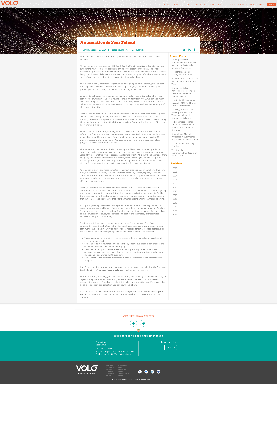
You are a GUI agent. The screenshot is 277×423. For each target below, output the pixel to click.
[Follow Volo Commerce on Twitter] (146, 372)
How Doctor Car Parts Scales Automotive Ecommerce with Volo (185, 81)
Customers (200, 4)
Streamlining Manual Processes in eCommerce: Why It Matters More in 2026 (185, 137)
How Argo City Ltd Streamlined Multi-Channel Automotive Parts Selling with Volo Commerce (184, 63)
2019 (175, 195)
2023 (175, 179)
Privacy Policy (129, 379)
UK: (105, 348)
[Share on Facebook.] (194, 50)
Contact (121, 375)
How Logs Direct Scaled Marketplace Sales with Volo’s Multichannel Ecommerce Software (182, 113)
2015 (175, 210)
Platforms (167, 4)
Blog (232, 4)
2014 (175, 214)
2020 (175, 191)
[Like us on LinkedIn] (152, 372)
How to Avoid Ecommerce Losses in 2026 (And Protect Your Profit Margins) (184, 103)
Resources (242, 4)
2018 (175, 199)
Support (261, 4)
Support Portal (123, 373)
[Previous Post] (133, 323)
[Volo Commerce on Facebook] (140, 372)
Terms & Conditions (118, 379)
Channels (188, 4)
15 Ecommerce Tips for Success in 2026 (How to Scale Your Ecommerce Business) (183, 126)
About (252, 4)
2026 (175, 168)
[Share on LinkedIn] (189, 50)
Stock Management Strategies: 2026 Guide (182, 73)
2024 (175, 175)
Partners (211, 4)
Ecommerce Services (110, 368)
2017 (175, 202)
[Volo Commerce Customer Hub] (159, 372)
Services (178, 4)
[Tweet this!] (184, 50)
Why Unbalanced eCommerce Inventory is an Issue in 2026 (184, 153)
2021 (175, 187)
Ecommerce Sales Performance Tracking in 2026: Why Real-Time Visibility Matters (183, 92)
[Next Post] (143, 323)
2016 (175, 206)
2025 (175, 172)
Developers (223, 4)
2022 (175, 183)
